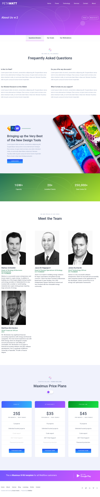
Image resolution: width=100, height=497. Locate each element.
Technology (66, 3)
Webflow (30, 490)
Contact (85, 3)
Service (14, 487)
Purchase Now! (17, 450)
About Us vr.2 (93, 17)
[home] (9, 3)
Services (76, 3)
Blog (19, 487)
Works (32, 487)
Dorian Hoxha (15, 490)
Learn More (15, 161)
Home (49, 3)
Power (57, 3)
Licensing (25, 487)
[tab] (35, 38)
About (94, 3)
